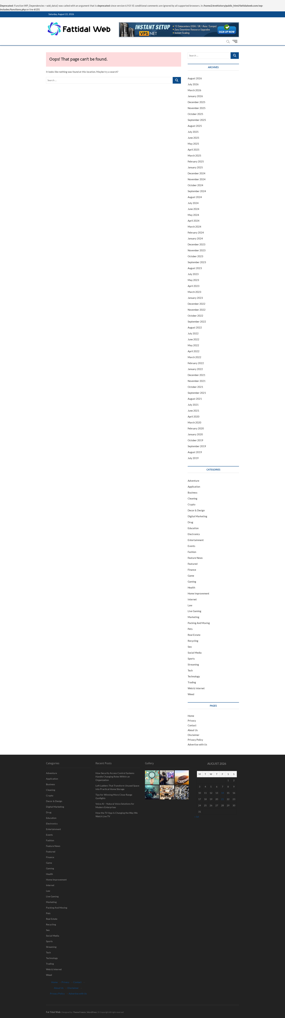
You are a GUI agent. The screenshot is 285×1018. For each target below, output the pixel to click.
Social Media (195, 652)
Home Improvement (198, 593)
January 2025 (195, 167)
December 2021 (196, 374)
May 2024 (193, 214)
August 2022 (195, 327)
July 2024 (193, 202)
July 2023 (193, 274)
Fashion (192, 551)
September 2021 (197, 392)
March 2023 (194, 291)
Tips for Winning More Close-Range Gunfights (113, 796)
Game (191, 575)
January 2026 (195, 96)
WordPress (92, 1012)
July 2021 (193, 404)
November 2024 (197, 179)
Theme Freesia (79, 1012)
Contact (192, 725)
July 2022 (193, 333)
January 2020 (195, 434)
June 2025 (193, 137)
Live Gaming (194, 611)
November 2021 (197, 380)
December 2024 (196, 173)
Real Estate (194, 634)
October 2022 (195, 315)
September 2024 (197, 191)
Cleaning (192, 498)
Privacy (192, 720)
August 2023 (195, 268)
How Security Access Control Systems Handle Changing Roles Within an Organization (114, 776)
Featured (192, 563)
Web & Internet (196, 688)
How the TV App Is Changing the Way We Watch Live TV (116, 814)
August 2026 (195, 78)
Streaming (193, 664)
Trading (192, 682)
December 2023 (196, 244)
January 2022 (195, 369)
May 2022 (193, 345)
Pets (190, 628)
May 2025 (193, 143)
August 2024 (195, 197)
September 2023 (197, 262)
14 (222, 792)
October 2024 (195, 185)
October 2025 (195, 113)
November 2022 (197, 309)
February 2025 (196, 161)
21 (222, 799)
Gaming (192, 581)
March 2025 (194, 155)
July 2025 (193, 131)
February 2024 (196, 232)
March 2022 (194, 357)
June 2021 (193, 410)
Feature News (195, 557)
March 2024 (194, 226)
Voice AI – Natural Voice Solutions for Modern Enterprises (114, 805)
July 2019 (193, 458)
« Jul (196, 816)
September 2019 (197, 446)
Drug (190, 522)
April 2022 (193, 351)
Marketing (193, 617)
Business (192, 492)
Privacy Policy (195, 739)
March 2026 (194, 90)
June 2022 (193, 339)
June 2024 (193, 208)
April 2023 (193, 285)
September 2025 (197, 119)
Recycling (193, 640)
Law (190, 605)
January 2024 (195, 238)
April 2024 (193, 220)
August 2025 (195, 125)
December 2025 (196, 102)
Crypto (191, 504)
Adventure (193, 480)
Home (191, 715)
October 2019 (195, 440)
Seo (190, 646)
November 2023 (197, 250)
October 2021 (195, 386)
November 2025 (197, 108)
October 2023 (195, 256)
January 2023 (195, 297)
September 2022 (197, 321)
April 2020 (193, 416)
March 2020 (194, 422)
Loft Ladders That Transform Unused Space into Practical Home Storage (117, 787)
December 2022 (196, 303)
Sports (191, 658)
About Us (193, 730)
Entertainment (196, 540)
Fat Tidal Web (53, 1012)
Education (193, 528)
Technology (194, 676)
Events (191, 545)
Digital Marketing (197, 516)
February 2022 (196, 363)
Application (194, 486)
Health (191, 587)
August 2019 (195, 452)
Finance (192, 569)
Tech (190, 670)
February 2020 (196, 428)
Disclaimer (193, 734)
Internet (192, 599)
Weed (191, 694)
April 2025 (193, 149)
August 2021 (195, 398)
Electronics (194, 534)
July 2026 (193, 84)
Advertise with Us (197, 744)
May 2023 (193, 279)
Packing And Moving (199, 622)
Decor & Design (196, 510)
